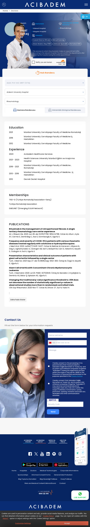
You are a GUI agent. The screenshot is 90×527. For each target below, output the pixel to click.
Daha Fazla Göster (17, 299)
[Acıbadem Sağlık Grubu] (45, 4)
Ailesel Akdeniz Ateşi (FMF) (42, 44)
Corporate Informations (69, 470)
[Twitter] (36, 454)
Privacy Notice (76, 376)
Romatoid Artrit (75, 44)
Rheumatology (65, 28)
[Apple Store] (45, 465)
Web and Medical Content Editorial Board (40, 483)
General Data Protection (63, 475)
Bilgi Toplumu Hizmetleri (27, 479)
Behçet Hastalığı (58, 40)
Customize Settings (23, 523)
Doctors (33, 470)
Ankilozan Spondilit (60, 44)
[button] (52, 342)
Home (14, 470)
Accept (67, 523)
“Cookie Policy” (48, 516)
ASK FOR (63, 441)
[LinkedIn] (48, 454)
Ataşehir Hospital (39, 31)
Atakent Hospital (39, 28)
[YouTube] (42, 454)
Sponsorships (23, 475)
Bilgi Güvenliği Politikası (48, 479)
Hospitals (23, 470)
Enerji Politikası (66, 479)
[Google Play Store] (29, 465)
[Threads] (60, 454)
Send (53, 412)
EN (87, 16)
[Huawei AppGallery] (60, 465)
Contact (62, 483)
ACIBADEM (28, 441)
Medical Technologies (48, 470)
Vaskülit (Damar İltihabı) (41, 40)
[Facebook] (30, 454)
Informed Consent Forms (41, 475)
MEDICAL (52, 441)
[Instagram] (54, 454)
